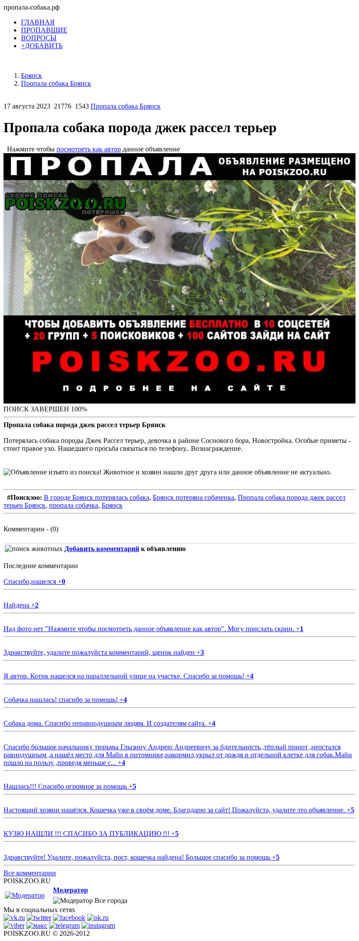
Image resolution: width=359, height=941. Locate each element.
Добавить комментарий (101, 548)
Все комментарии (30, 873)
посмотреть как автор (88, 149)
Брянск (112, 505)
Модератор (70, 890)
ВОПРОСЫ (38, 38)
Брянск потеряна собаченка (193, 497)
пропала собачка (73, 505)
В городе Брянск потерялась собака (96, 497)
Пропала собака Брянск (126, 106)
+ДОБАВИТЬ (42, 45)
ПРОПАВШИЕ (44, 30)
